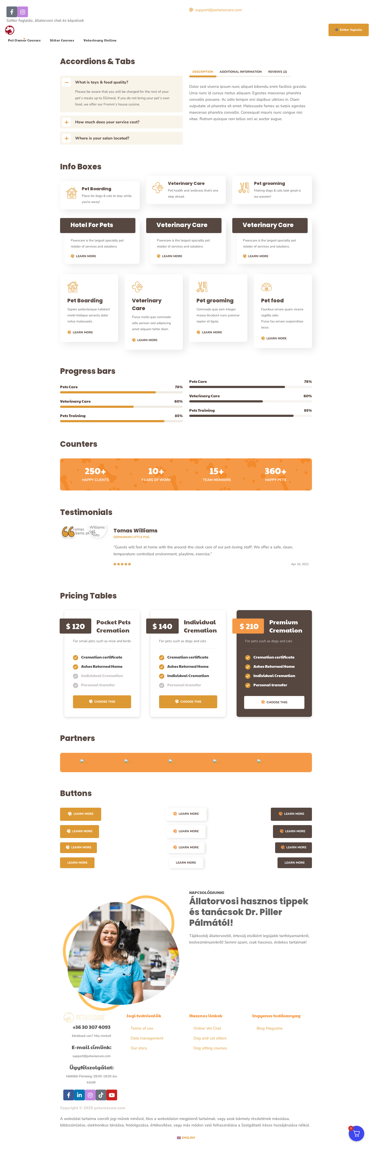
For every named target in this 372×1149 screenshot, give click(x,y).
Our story (139, 1048)
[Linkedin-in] (79, 1095)
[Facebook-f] (68, 1095)
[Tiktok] (101, 1095)
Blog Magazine (270, 1028)
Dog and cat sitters (210, 1038)
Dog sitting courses (210, 1048)
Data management (147, 1038)
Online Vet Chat (207, 1028)
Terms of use (142, 1028)
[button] (349, 30)
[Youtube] (111, 1095)
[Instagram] (22, 11)
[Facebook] (11, 11)
